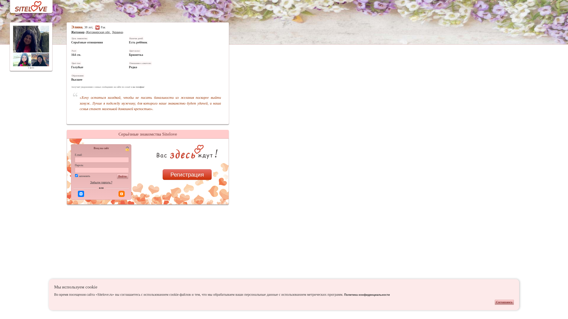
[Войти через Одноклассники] (121, 194)
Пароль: (79, 165)
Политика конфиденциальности (367, 294)
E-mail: (78, 154)
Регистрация (187, 174)
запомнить (84, 176)
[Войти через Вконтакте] (81, 194)
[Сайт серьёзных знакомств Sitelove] (27, 5)
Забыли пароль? (101, 182)
